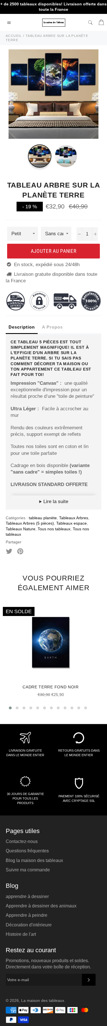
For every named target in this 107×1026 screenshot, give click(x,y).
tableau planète (43, 518)
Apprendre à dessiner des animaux (41, 905)
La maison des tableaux (42, 1000)
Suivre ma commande (28, 869)
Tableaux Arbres (73, 518)
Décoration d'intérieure (29, 924)
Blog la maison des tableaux (34, 860)
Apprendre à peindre (26, 915)
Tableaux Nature (20, 529)
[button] (10, 708)
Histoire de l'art (21, 934)
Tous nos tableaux (54, 529)
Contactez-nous (22, 841)
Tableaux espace (71, 523)
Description (22, 327)
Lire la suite (55, 501)
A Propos (52, 327)
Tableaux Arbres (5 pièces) (30, 523)
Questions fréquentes (27, 850)
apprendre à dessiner (27, 896)
